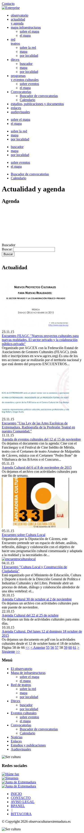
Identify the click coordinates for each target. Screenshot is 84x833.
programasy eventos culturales (25, 78)
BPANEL (18, 806)
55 (48, 647)
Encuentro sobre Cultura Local (23, 535)
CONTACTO (21, 798)
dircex (15, 59)
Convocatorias (21, 92)
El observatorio (21, 669)
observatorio (19, 15)
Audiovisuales (21, 749)
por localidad (29, 55)
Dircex (15, 701)
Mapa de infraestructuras (28, 673)
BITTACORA (21, 814)
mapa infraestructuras (26, 27)
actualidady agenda (18, 21)
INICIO (16, 794)
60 (70, 647)
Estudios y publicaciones (28, 745)
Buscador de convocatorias (39, 96)
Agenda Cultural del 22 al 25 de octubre (30, 615)
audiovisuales (20, 112)
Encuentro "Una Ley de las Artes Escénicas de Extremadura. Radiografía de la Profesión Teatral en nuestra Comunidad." (38, 427)
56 (52, 647)
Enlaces (16, 741)
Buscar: (7, 249)
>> (18, 651)
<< (28, 647)
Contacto (8, 4)
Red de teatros (21, 685)
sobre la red (28, 47)
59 (65, 647)
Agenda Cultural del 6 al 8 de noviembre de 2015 (37, 467)
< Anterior (37, 647)
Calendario (27, 100)
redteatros (15, 41)
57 (56, 647)
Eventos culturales (24, 713)
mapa (23, 51)
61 (74, 647)
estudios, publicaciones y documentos (37, 104)
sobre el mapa (29, 31)
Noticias (16, 737)
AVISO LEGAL (22, 802)
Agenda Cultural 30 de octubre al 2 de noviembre (37, 599)
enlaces (16, 108)
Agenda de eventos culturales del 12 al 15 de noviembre (41, 439)
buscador (26, 64)
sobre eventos (29, 84)
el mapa (25, 35)
